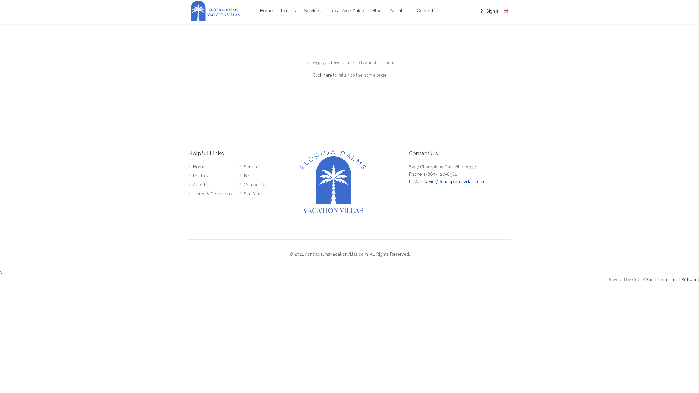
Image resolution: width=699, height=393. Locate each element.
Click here (322, 75)
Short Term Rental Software (672, 279)
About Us (399, 10)
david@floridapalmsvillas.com (453, 181)
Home (266, 10)
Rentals (288, 10)
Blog (377, 10)
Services (312, 10)
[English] (506, 11)
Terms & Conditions (212, 193)
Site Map (253, 193)
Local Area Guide (346, 10)
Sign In (492, 11)
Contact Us (428, 10)
